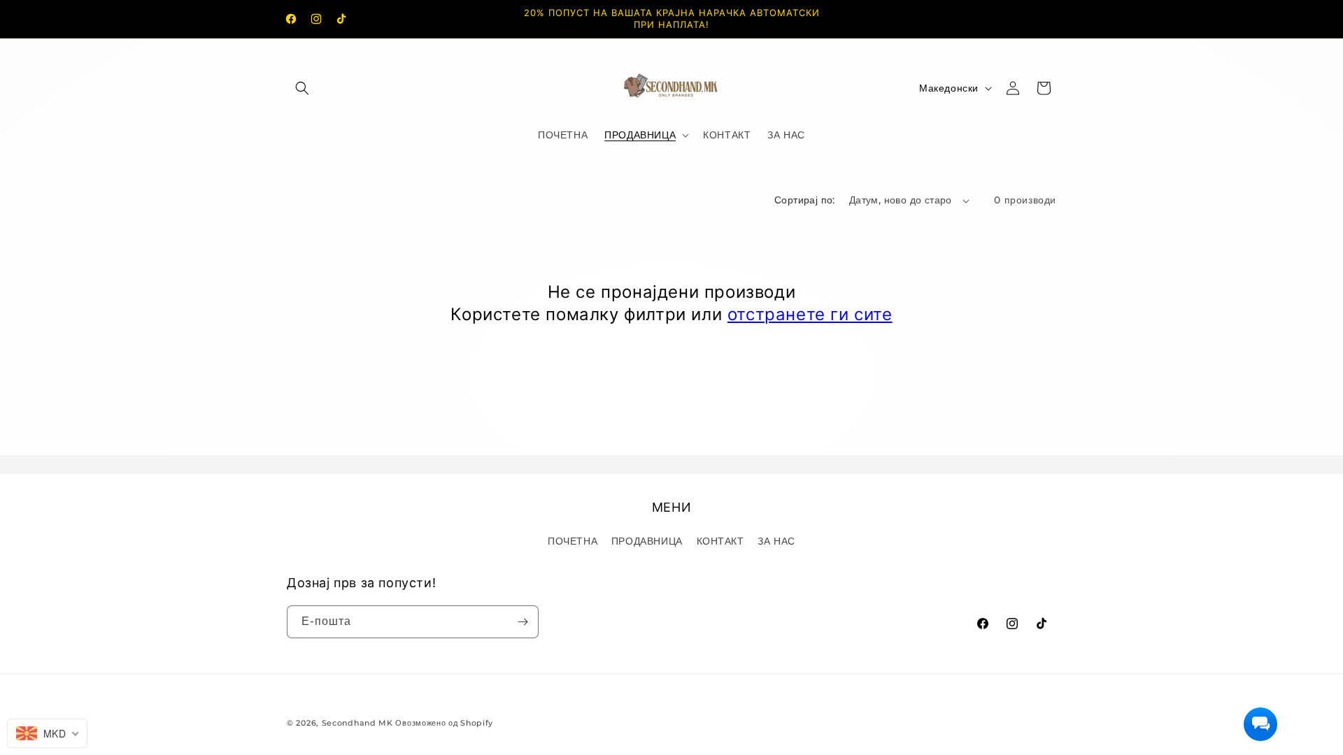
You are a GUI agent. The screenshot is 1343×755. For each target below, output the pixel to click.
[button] (302, 88)
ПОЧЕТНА (572, 541)
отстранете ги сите (810, 314)
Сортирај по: (804, 200)
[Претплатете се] (522, 621)
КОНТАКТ (720, 541)
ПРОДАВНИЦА (647, 541)
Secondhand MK (357, 723)
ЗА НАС (776, 541)
